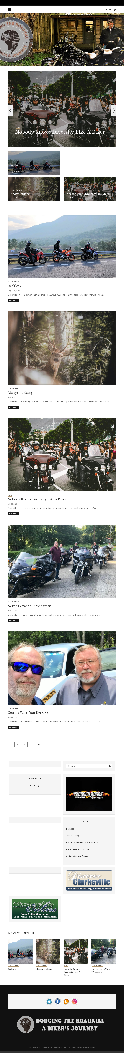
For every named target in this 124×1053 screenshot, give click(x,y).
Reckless (16, 168)
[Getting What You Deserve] (62, 668)
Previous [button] (10, 110)
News (18, 127)
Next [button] (114, 110)
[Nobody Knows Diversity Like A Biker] (62, 454)
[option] (62, 110)
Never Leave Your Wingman (29, 606)
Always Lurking (20, 193)
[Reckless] (62, 246)
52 (39, 744)
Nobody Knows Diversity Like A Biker (60, 132)
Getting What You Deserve (28, 712)
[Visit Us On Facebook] (58, 1001)
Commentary (16, 165)
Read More (13, 300)
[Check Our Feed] (66, 1001)
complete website (78, 1052)
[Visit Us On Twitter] (49, 1001)
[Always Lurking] (62, 347)
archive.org (96, 1052)
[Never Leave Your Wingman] (62, 561)
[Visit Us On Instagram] (74, 1001)
